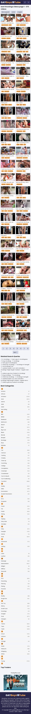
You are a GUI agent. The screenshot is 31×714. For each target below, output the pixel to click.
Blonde (15, 435)
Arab (15, 404)
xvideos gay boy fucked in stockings (13, 382)
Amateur (15, 396)
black (6, 104)
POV (15, 578)
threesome (4, 51)
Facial (15, 506)
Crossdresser (15, 473)
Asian (15, 407)
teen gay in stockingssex (9, 363)
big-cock (7, 157)
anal (10, 25)
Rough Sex (15, 598)
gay (18, 38)
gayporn (7, 78)
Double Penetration (15, 494)
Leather (15, 556)
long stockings (6, 375)
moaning (10, 171)
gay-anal (24, 343)
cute (18, 25)
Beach (15, 424)
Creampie (15, 471)
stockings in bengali (22, 377)
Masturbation (15, 563)
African (15, 394)
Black (15, 432)
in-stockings (6, 359)
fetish (21, 144)
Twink (15, 629)
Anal (15, 399)
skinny (10, 104)
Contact (11, 711)
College (15, 466)
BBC (15, 414)
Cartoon (15, 453)
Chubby (15, 458)
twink (21, 38)
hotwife (8, 38)
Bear (15, 427)
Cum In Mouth (15, 476)
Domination (15, 491)
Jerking (15, 546)
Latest (13, 12)
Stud (15, 616)
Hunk (15, 536)
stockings (16, 361)
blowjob (22, 78)
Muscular (15, 571)
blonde (8, 184)
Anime (15, 401)
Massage (15, 561)
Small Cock (15, 608)
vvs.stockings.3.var (7, 366)
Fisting (15, 514)
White (15, 654)
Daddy (15, 486)
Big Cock (15, 430)
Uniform (15, 636)
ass (25, 144)
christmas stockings (8, 377)
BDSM (15, 417)
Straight (15, 614)
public (24, 38)
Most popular (6, 12)
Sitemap (26, 710)
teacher (3, 184)
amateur (4, 131)
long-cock (9, 131)
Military (15, 569)
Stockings (15, 611)
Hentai (15, 534)
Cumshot (15, 481)
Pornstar (15, 589)
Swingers (15, 619)
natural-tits (22, 25)
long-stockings (6, 361)
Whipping (15, 651)
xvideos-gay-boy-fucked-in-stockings (13, 373)
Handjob (15, 531)
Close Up (15, 460)
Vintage (15, 641)
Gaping (15, 519)
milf (12, 184)
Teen (15, 626)
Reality (15, 596)
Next (15, 352)
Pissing (15, 586)
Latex (15, 553)
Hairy (15, 529)
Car (15, 450)
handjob (7, 91)
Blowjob (15, 437)
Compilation (15, 468)
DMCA (20, 711)
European (15, 501)
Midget (15, 566)
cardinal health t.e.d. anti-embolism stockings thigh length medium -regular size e (14, 379)
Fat (15, 509)
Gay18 (11, 2)
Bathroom (15, 422)
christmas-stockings (8, 364)
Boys (15, 443)
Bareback (15, 419)
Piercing (15, 583)
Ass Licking (15, 409)
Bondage (15, 440)
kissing (3, 64)
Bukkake (15, 445)
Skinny (15, 606)
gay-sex (19, 343)
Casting (15, 455)
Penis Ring (15, 581)
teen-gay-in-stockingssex (20, 359)
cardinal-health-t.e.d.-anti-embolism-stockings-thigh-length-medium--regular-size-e (15, 369)
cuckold (4, 38)
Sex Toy (15, 603)
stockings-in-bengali (23, 364)
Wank (15, 646)
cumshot (8, 64)
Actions (15, 391)
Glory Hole (15, 521)
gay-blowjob (5, 25)
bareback (25, 224)
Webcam (15, 649)
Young (15, 661)
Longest (19, 12)
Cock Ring (15, 463)
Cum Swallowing (15, 478)
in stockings (16, 375)
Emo (15, 499)
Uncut (15, 634)
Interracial (15, 541)
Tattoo (15, 624)
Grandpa (15, 524)
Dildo (15, 489)
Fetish (15, 511)
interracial (22, 290)
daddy (18, 91)
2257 (16, 711)
